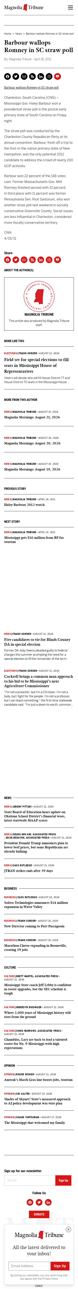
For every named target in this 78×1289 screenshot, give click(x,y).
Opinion (9, 1074)
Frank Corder (28, 353)
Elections (10, 353)
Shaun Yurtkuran (27, 1117)
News (18, 33)
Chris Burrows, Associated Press (38, 1030)
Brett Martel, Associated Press (37, 976)
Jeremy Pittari (22, 806)
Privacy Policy (50, 1278)
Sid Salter (23, 1093)
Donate (39, 1214)
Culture (9, 976)
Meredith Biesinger (29, 1007)
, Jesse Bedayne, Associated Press (26, 837)
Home (7, 33)
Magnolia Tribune (24, 411)
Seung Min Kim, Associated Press (34, 834)
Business (10, 897)
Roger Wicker (25, 1074)
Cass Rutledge (22, 865)
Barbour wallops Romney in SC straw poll (31, 88)
